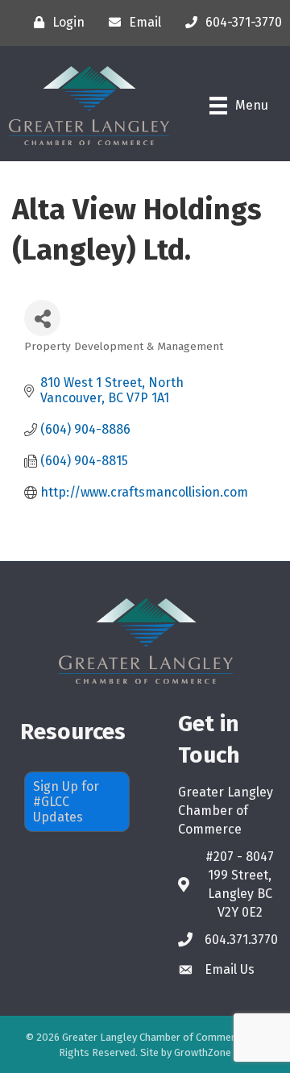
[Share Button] (42, 318)
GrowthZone (202, 1052)
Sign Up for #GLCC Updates (66, 802)
